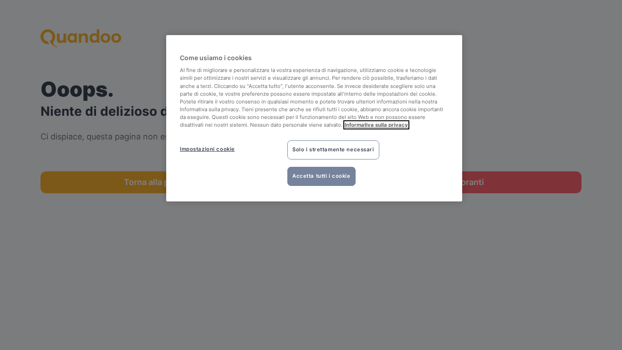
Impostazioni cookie (207, 149)
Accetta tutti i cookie (321, 176)
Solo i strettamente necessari (333, 149)
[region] (314, 118)
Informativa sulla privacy (376, 125)
